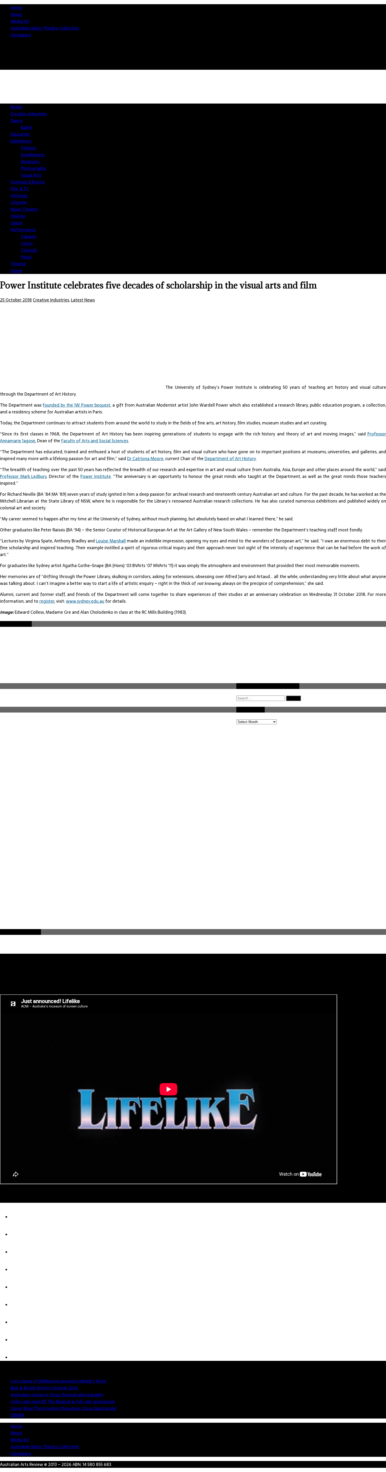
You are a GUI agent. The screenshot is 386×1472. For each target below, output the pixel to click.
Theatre (18, 263)
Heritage (19, 195)
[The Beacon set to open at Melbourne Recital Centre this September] (21, 1357)
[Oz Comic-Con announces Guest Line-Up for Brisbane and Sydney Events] (21, 1339)
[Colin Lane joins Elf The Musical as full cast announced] (21, 1269)
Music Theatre (24, 209)
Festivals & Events (28, 182)
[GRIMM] (21, 1304)
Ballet (26, 127)
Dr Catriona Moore (145, 458)
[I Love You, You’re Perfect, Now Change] (21, 1322)
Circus (27, 243)
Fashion (28, 147)
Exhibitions (21, 141)
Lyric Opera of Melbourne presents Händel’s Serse (58, 1381)
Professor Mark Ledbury (23, 476)
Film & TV (20, 188)
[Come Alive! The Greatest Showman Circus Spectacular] (21, 1287)
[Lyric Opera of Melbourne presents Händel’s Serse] (21, 1217)
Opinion (18, 216)
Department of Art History (230, 458)
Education (20, 134)
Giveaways (21, 34)
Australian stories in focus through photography (57, 1394)
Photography (33, 168)
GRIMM (17, 1415)
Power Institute (95, 476)
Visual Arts (31, 175)
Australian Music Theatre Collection (45, 28)
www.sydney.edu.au (85, 601)
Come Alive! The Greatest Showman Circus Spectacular (64, 1408)
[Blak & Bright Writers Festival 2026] (21, 1234)
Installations (33, 154)
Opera (16, 222)
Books (16, 107)
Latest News (83, 299)
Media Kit (20, 21)
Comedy (29, 250)
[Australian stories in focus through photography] (21, 1252)
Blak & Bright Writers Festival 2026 (44, 1387)
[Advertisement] (118, 888)
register (46, 601)
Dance (17, 120)
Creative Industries (29, 113)
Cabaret (28, 236)
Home (16, 7)
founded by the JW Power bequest (76, 405)
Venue (17, 270)
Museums (30, 161)
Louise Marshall (111, 540)
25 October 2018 (16, 299)
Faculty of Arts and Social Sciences (94, 440)
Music (26, 257)
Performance (23, 229)
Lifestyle (19, 202)
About (16, 14)
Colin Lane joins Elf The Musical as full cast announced (62, 1401)
